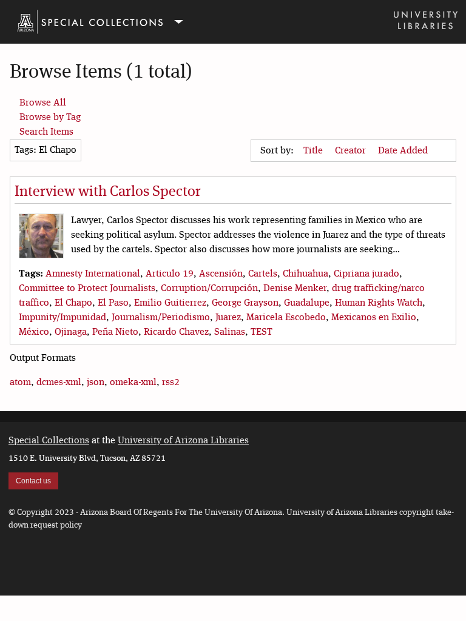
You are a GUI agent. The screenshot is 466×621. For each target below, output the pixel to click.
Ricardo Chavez (176, 332)
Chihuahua (305, 274)
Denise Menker (294, 289)
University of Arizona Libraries (183, 441)
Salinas (229, 332)
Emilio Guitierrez (170, 303)
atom (20, 383)
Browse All (42, 103)
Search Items (46, 132)
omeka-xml (133, 383)
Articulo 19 (170, 274)
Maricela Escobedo (286, 318)
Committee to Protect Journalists (87, 289)
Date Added (404, 151)
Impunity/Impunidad (62, 318)
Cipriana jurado (366, 274)
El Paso (113, 303)
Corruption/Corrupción (209, 289)
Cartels (262, 274)
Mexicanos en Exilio (373, 318)
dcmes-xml (58, 383)
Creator (351, 151)
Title (314, 151)
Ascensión (221, 274)
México (34, 332)
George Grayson (245, 303)
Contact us (33, 481)
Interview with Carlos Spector (108, 192)
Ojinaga (71, 332)
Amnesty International (93, 274)
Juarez (228, 318)
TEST (261, 332)
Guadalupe (306, 303)
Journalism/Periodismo (161, 318)
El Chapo (73, 303)
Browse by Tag (50, 118)
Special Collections (48, 441)
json (95, 383)
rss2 (171, 383)
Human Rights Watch (378, 303)
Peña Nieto (115, 332)
